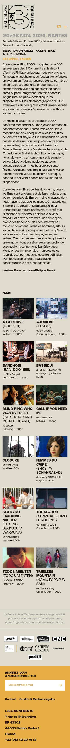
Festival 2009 (32, 41)
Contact (10, 699)
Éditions (17, 41)
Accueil (7, 41)
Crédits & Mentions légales (37, 699)
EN (59, 26)
